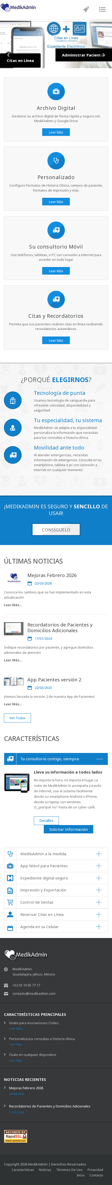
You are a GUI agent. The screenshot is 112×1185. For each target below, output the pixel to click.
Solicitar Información (68, 829)
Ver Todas (17, 717)
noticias (45, 1170)
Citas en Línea (20, 60)
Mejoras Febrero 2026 (52, 575)
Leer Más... (13, 605)
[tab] (56, 759)
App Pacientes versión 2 (54, 679)
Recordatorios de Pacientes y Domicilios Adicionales (59, 627)
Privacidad (95, 1170)
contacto (96, 1175)
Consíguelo (56, 530)
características (23, 1170)
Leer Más (56, 132)
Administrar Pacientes (83, 55)
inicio (81, 1175)
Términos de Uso (69, 1170)
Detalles (46, 820)
